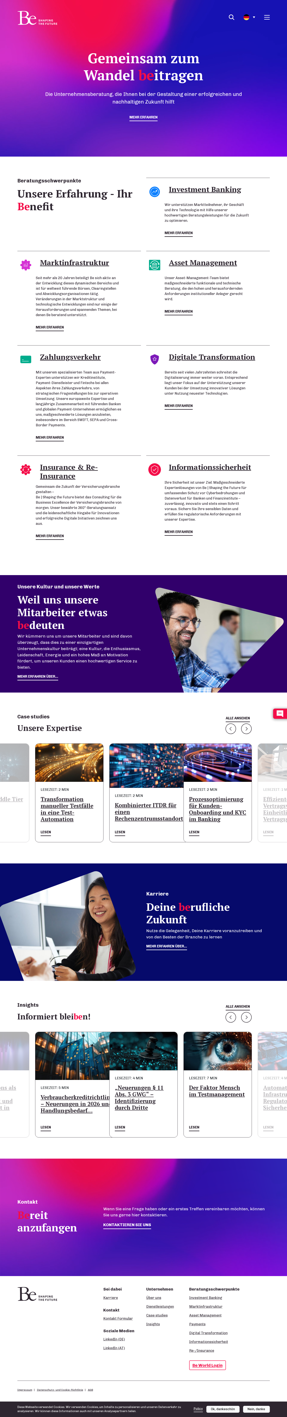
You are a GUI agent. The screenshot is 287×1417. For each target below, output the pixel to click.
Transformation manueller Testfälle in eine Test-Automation (67, 809)
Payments (197, 1324)
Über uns (153, 1298)
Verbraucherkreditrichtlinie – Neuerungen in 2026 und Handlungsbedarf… (78, 1104)
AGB (90, 1389)
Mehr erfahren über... (166, 946)
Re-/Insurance (201, 1350)
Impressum (24, 1389)
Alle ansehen (238, 718)
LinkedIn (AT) (114, 1348)
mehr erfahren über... (37, 676)
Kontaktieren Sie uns (127, 1224)
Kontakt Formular (118, 1318)
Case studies (157, 1315)
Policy (198, 1409)
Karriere (110, 1298)
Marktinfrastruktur (206, 1306)
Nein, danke (256, 1409)
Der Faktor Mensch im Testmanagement (217, 1091)
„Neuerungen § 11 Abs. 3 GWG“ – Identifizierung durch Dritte (139, 1097)
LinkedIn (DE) (114, 1339)
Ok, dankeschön (223, 1409)
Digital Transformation (208, 1333)
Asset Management (205, 1315)
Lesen (46, 832)
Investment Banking (205, 1298)
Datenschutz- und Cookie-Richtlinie (60, 1389)
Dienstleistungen (160, 1306)
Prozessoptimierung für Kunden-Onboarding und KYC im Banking (217, 809)
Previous (230, 728)
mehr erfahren (143, 117)
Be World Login (208, 1365)
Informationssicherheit (208, 1342)
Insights (153, 1324)
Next (246, 728)
